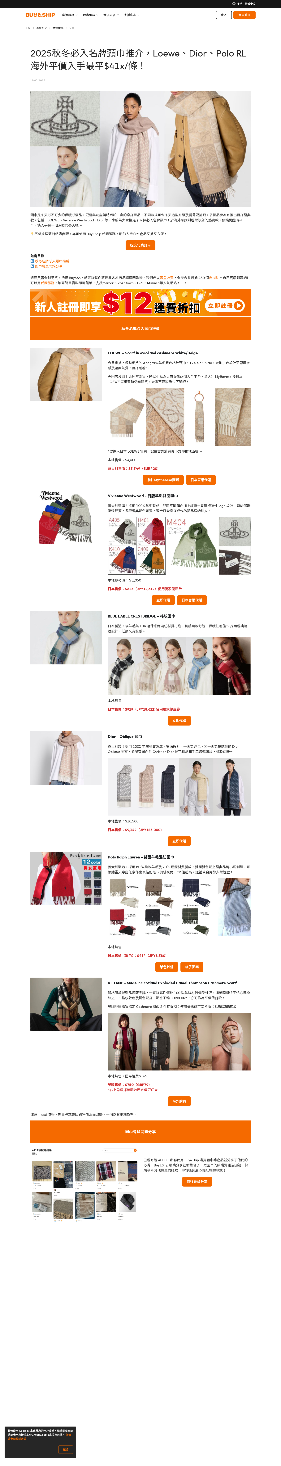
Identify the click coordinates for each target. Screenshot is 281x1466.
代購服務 (47, 283)
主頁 (28, 28)
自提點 (214, 278)
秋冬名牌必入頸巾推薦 (52, 261)
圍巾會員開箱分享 (49, 266)
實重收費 (167, 278)
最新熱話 (41, 28)
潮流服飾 (58, 28)
